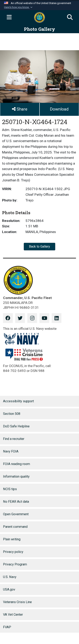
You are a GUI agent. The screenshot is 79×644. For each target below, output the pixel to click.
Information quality (16, 476)
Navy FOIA (10, 451)
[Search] (70, 17)
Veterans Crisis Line (17, 602)
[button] (18, 7)
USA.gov (9, 589)
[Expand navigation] (9, 17)
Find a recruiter (13, 439)
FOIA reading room (16, 464)
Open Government (16, 514)
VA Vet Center (13, 614)
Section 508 (11, 414)
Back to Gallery (39, 246)
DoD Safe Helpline (16, 426)
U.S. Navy (9, 577)
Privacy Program (15, 564)
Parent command (15, 527)
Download (59, 109)
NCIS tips (10, 489)
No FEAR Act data (16, 501)
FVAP (7, 627)
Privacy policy (13, 552)
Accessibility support (18, 401)
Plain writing (11, 539)
